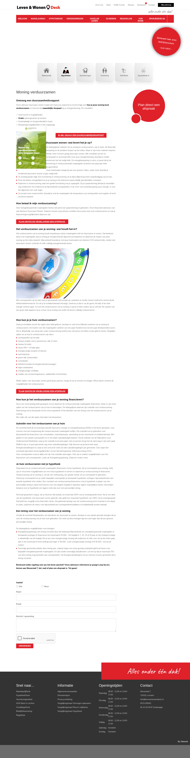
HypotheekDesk (23, 695)
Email (18, 604)
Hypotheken (56, 19)
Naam (18, 592)
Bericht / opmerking (25, 616)
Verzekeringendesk (24, 699)
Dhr (20, 586)
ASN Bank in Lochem (25, 703)
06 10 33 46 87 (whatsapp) (151, 707)
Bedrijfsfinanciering (24, 711)
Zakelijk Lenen (94, 20)
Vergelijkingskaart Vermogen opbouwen (74, 703)
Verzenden (25, 646)
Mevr (46, 586)
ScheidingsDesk (23, 707)
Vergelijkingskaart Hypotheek (70, 711)
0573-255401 (145, 703)
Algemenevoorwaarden (67, 691)
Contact (152, 5)
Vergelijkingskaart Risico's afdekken (73, 707)
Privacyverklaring (65, 699)
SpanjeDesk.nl (157, 19)
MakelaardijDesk (23, 691)
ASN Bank (140, 20)
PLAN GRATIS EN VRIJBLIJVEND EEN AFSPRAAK (42, 222)
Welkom (22, 19)
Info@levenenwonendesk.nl (152, 699)
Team (108, 5)
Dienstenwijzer (64, 695)
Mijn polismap (166, 5)
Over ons (99, 5)
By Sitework (183, 741)
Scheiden (111, 19)
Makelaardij (38, 19)
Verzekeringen (74, 19)
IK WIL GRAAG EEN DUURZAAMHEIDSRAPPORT (81, 135)
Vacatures (141, 4)
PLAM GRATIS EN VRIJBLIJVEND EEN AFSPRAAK (42, 391)
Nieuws (131, 5)
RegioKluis (126, 19)
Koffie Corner (119, 5)
